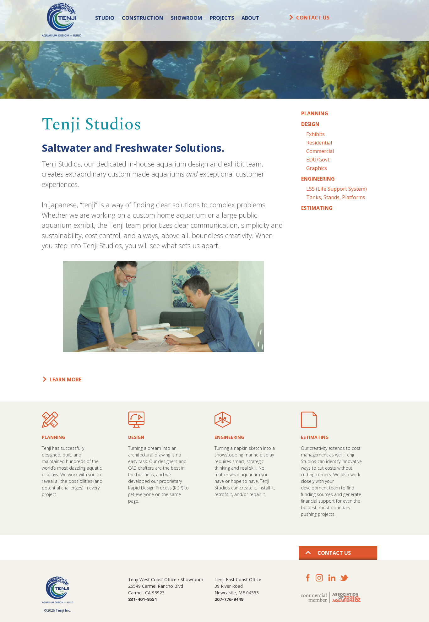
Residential (319, 142)
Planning (314, 113)
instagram (319, 578)
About (250, 17)
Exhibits (315, 134)
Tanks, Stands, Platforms (335, 197)
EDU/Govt (317, 159)
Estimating (317, 208)
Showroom (186, 17)
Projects (222, 17)
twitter (344, 578)
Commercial (320, 151)
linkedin (331, 578)
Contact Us (312, 17)
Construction (142, 17)
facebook (307, 578)
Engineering (318, 178)
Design (310, 124)
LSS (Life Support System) (336, 188)
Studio (104, 17)
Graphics (316, 168)
